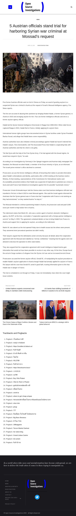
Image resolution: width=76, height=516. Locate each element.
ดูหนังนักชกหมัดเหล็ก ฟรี (21, 385)
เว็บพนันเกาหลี (18, 339)
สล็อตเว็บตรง (17, 389)
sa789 (15, 375)
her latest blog (18, 432)
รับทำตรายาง (17, 364)
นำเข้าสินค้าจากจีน (20, 353)
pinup (15, 407)
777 (14, 410)
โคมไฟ (15, 357)
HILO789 (16, 360)
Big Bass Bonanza (19, 417)
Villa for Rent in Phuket (21, 382)
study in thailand (19, 343)
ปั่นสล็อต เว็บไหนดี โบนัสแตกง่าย (24, 414)
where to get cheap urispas (22, 396)
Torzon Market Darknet (21, 428)
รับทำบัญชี (16, 350)
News (38, 19)
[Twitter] (37, 497)
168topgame (17, 425)
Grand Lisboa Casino (20, 435)
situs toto (16, 403)
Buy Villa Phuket (19, 378)
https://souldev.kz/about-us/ (22, 346)
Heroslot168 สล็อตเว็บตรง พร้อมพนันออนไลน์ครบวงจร (32, 400)
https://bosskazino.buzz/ (21, 368)
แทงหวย (16, 393)
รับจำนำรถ (17, 442)
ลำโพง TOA (17, 421)
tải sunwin (16, 439)
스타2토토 (16, 371)
